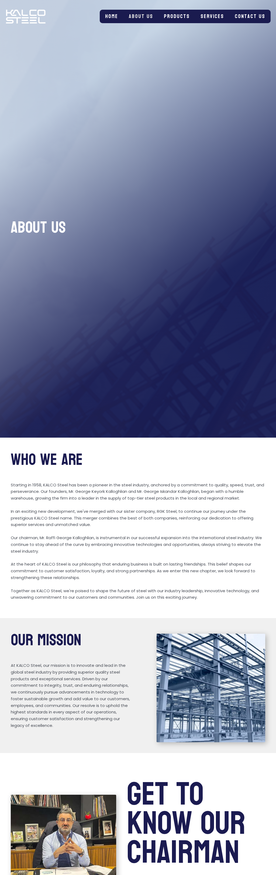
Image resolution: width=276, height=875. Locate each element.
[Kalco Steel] (25, 16)
